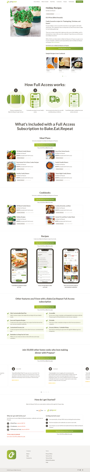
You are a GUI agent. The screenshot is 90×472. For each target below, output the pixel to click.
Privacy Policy (49, 453)
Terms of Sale (49, 458)
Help (27, 456)
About (27, 453)
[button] (64, 48)
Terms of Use (49, 456)
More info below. (55, 42)
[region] (45, 377)
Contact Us (29, 458)
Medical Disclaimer (50, 460)
